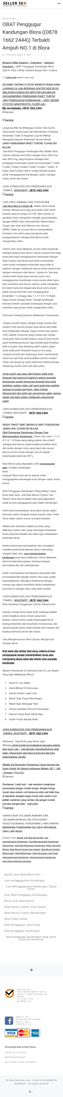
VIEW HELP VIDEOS (15, 1052)
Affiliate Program (28, 1019)
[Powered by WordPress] (30, 1092)
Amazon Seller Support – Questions (22, 62)
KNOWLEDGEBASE (15, 1057)
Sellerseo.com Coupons (20, 1062)
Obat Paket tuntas (23, 853)
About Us (22, 1017)
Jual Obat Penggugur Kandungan (29, 845)
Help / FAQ (23, 1022)
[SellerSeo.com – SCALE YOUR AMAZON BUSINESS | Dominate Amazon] (14, 4)
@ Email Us (24, 1001)
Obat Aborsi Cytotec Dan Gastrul (25, 849)
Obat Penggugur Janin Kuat (45, 853)
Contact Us (24, 1024)
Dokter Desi (10, 77)
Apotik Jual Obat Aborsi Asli (30, 838)
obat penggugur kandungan (15, 857)
